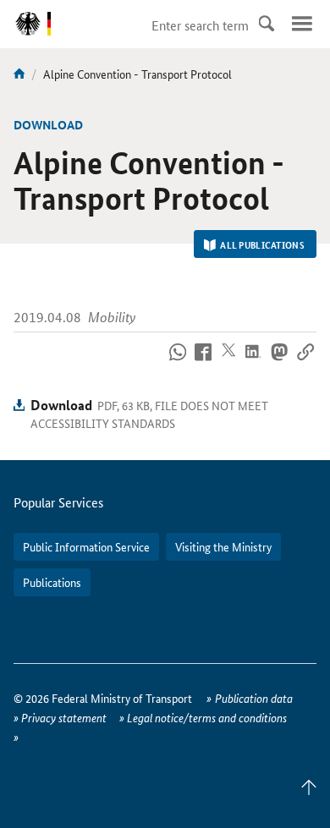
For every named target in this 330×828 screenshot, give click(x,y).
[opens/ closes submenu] (302, 23)
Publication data (254, 697)
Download (61, 404)
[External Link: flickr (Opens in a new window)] (177, 362)
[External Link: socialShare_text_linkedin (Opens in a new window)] (254, 362)
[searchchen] (266, 23)
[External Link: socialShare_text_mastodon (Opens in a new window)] (279, 362)
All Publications (262, 244)
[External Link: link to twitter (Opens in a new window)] (228, 362)
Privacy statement (64, 717)
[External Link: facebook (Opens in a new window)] (203, 362)
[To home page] (19, 73)
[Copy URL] (305, 362)
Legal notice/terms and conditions (207, 717)
